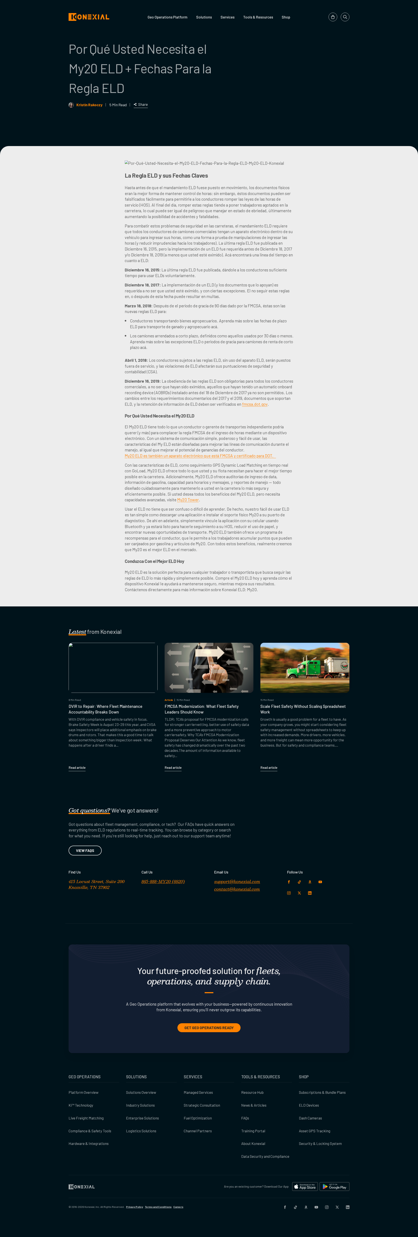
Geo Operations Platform (167, 17)
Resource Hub (252, 1092)
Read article (77, 767)
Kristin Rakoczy (89, 105)
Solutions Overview (141, 1092)
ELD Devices (309, 1105)
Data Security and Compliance (265, 1156)
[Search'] (345, 17)
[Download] (305, 1186)
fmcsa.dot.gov (255, 404)
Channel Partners (198, 1131)
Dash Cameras (310, 1118)
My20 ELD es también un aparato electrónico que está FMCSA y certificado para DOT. (200, 455)
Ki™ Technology (81, 1105)
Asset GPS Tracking (314, 1131)
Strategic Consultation (202, 1105)
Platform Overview (83, 1092)
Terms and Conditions (158, 1206)
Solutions (204, 17)
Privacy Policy (134, 1206)
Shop (286, 17)
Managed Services (198, 1092)
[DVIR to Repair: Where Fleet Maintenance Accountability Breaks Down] (113, 668)
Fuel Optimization (198, 1118)
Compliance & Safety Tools (90, 1131)
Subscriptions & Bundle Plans (322, 1092)
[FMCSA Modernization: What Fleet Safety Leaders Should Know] (209, 668)
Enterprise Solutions (142, 1118)
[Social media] (285, 1207)
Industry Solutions (140, 1105)
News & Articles (253, 1105)
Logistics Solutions (141, 1131)
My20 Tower (188, 499)
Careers (178, 1206)
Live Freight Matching (86, 1118)
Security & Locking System (320, 1143)
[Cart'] (333, 17)
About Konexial (253, 1143)
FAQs (245, 1118)
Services (227, 17)
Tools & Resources (258, 17)
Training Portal (253, 1131)
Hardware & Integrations (89, 1143)
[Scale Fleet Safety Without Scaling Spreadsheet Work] (304, 668)
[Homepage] (89, 17)
